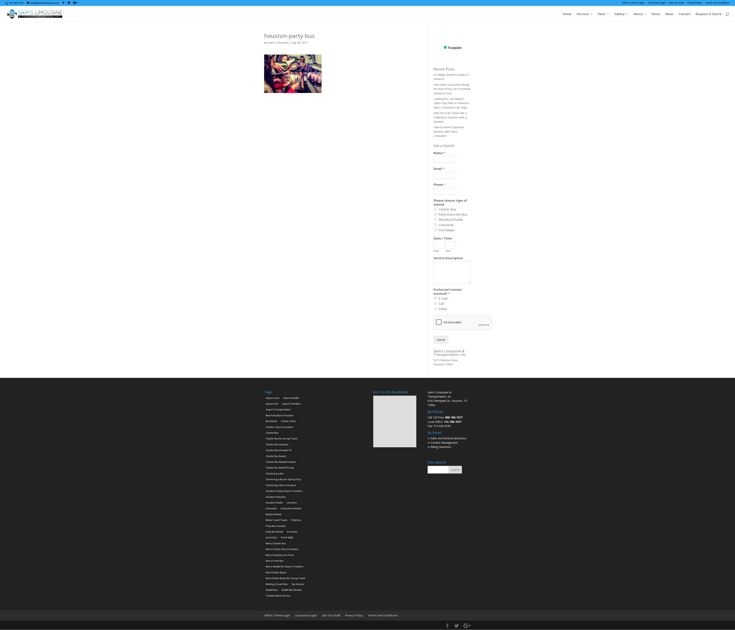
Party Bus (296, 520)
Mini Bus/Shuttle (451, 220)
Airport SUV (272, 403)
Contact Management (444, 442)
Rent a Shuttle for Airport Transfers (284, 566)
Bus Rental (271, 421)
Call (441, 304)
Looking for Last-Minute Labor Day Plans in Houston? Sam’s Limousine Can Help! (452, 103)
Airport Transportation (278, 409)
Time (448, 251)
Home (567, 14)
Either (443, 309)
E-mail (443, 298)
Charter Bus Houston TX (279, 450)
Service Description (448, 258)
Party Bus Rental (274, 531)
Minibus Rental (273, 514)
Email (439, 169)
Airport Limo (272, 398)
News (669, 14)
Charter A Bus (288, 421)
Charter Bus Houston (277, 444)
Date (436, 251)
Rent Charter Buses (276, 572)
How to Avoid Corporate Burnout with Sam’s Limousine (449, 131)
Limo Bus (292, 502)
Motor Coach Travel (276, 520)
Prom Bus (292, 531)
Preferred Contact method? (448, 292)
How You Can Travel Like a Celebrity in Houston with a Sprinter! (450, 117)
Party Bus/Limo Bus (453, 214)
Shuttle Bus (272, 590)
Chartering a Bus (275, 473)
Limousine (446, 225)
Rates (656, 14)
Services (583, 14)
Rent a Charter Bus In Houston (282, 549)
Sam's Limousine (278, 42)
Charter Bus (447, 209)
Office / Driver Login (633, 3)
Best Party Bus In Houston (280, 415)
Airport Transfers (291, 403)
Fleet (601, 14)
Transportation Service (278, 595)
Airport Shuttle (291, 398)
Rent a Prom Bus (274, 560)
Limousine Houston (291, 508)
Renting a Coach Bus (277, 584)
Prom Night (287, 537)
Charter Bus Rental (276, 456)
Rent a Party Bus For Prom (280, 555)
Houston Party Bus (276, 497)
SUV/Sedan (447, 230)
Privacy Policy (694, 3)
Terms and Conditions (717, 3)
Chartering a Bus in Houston (281, 485)
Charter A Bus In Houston (279, 427)
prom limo (271, 537)
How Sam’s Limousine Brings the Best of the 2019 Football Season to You (452, 89)
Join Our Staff (676, 3)
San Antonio (298, 584)
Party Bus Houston (276, 526)
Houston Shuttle (274, 502)
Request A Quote (709, 14)
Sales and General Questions (448, 438)
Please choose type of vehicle (450, 203)
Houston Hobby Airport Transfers (284, 491)
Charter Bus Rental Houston (281, 462)
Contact (685, 14)
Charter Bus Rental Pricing (280, 467)
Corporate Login (657, 3)
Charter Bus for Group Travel (281, 438)
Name (439, 153)
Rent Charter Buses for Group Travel (285, 578)
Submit (441, 339)
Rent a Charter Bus (276, 543)
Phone (440, 185)
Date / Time (443, 238)
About (638, 14)
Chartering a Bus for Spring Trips (283, 479)
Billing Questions (441, 447)
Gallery (619, 14)
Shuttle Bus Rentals (291, 590)
